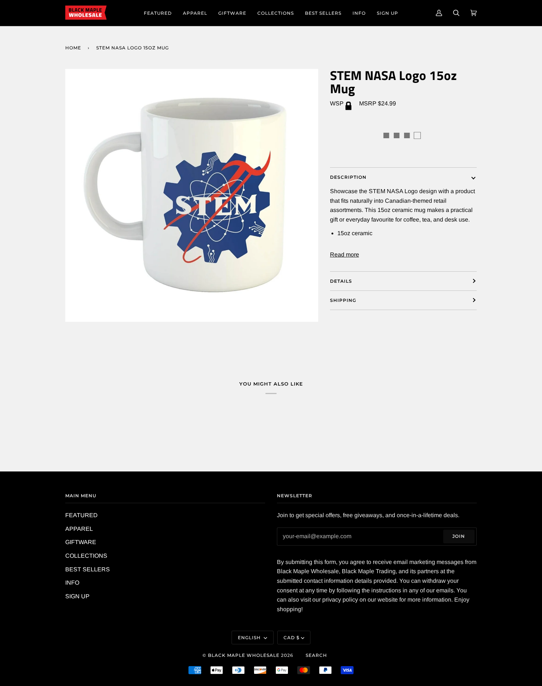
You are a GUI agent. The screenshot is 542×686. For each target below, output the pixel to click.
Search (316, 655)
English (250, 637)
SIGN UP (77, 596)
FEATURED (81, 515)
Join (458, 536)
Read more (344, 254)
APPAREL (79, 529)
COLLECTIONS (86, 556)
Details (341, 281)
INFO (72, 582)
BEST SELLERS (87, 569)
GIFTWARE (80, 542)
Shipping (343, 300)
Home (73, 48)
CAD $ (291, 637)
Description (348, 177)
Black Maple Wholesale (243, 655)
